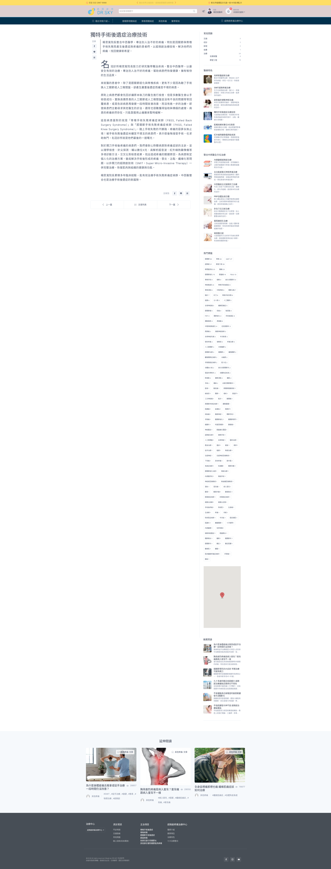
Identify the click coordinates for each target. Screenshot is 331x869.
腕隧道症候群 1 (210, 497)
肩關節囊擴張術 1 (230, 388)
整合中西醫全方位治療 (215, 155)
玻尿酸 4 (228, 311)
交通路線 (116, 833)
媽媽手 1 (228, 409)
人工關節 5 (227, 300)
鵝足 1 (219, 544)
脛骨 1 (207, 388)
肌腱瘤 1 (208, 409)
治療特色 (171, 837)
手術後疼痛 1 (209, 507)
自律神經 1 (221, 440)
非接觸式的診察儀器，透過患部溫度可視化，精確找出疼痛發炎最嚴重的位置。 (226, 139)
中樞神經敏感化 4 (211, 326)
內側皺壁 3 (222, 347)
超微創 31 (208, 264)
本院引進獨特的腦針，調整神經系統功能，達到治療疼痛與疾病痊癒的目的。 (226, 104)
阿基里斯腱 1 (219, 425)
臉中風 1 (229, 461)
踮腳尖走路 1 (222, 502)
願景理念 (171, 833)
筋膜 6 (207, 300)
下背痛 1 (208, 461)
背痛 (160, 802)
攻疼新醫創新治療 (222, 75)
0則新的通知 (238, 11)
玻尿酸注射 (219, 233)
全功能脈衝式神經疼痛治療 (225, 172)
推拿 (131, 794)
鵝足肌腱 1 (228, 544)
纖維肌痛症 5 (222, 306)
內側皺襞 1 (208, 528)
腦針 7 (207, 295)
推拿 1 (236, 445)
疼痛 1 (217, 513)
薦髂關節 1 (218, 523)
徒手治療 (116, 794)
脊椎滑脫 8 (208, 290)
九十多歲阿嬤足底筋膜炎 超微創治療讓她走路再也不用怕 (226, 682)
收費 (222, 50)
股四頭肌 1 (233, 518)
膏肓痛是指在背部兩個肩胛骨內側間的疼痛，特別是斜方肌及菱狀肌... (227, 662)
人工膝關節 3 (209, 347)
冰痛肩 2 (224, 357)
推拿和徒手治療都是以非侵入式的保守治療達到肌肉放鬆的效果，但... (227, 650)
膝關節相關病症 (129, 21)
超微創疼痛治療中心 (233, 21)
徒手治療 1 (208, 450)
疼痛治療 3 (231, 342)
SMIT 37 (229, 259)
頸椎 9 (219, 280)
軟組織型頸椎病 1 (227, 481)
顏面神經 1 (218, 414)
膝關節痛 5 (208, 311)
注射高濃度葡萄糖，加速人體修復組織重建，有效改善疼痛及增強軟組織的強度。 (226, 225)
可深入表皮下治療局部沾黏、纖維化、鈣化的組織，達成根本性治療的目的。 (226, 189)
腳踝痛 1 (229, 399)
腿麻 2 (216, 383)
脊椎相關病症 (147, 21)
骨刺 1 (226, 394)
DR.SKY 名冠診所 (118, 858)
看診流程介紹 (101, 21)
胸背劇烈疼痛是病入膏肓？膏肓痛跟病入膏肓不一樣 (227, 657)
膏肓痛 (167, 802)
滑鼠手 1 (235, 394)
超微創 (117, 798)
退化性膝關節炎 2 (224, 368)
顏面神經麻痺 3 (220, 331)
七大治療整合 (172, 841)
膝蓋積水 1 (223, 533)
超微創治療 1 (209, 435)
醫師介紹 (171, 830)
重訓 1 (219, 445)
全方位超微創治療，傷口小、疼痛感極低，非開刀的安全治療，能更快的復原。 (226, 92)
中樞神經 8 (220, 290)
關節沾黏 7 (232, 290)
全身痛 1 (231, 507)
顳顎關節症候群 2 (211, 357)
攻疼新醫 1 (220, 528)
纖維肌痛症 (181, 798)
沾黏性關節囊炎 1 (228, 383)
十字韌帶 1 (230, 523)
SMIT (107, 794)
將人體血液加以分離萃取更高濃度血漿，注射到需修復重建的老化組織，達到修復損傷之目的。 (226, 201)
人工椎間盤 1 (209, 440)
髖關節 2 (221, 352)
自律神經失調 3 (210, 337)
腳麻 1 (207, 559)
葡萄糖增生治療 (221, 221)
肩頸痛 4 (220, 321)
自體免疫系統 (232, 795)
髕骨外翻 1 (217, 492)
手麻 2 (207, 383)
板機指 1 (218, 409)
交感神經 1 (208, 456)
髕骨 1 (207, 492)
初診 (222, 42)
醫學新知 (175, 21)
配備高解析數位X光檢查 (224, 124)
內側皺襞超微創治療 (222, 160)
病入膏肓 (163, 798)
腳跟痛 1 (231, 425)
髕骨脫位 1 (228, 492)
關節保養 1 (232, 466)
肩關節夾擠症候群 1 (212, 404)
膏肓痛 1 (216, 487)
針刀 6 (216, 295)
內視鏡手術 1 (209, 476)
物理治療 (107, 798)
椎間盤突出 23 (210, 269)
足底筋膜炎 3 (226, 326)
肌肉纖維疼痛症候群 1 (212, 554)
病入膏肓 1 (227, 487)
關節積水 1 (208, 538)
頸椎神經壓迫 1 (210, 533)
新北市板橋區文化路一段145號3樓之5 (226, 3)
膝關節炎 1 (208, 544)
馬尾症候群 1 (209, 466)
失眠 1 (226, 513)
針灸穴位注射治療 (222, 208)
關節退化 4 (217, 316)
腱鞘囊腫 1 (226, 404)
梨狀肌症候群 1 (210, 518)
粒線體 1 (221, 466)
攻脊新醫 (225, 56)
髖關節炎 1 (228, 538)
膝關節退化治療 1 (211, 471)
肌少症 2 (224, 362)
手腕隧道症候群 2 (211, 362)
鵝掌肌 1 (208, 549)
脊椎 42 (219, 259)
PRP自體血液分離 (222, 196)
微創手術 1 (221, 476)
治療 (222, 53)
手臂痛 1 (227, 554)
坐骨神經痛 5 (209, 306)
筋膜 (172, 798)
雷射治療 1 (233, 440)
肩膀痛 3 (208, 331)
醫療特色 (208, 70)
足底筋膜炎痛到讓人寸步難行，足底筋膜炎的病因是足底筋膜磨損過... (227, 687)
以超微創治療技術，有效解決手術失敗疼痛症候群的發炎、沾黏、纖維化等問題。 (226, 117)
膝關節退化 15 (210, 275)
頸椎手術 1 (221, 435)
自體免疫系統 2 (225, 373)
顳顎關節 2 (232, 352)
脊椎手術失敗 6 (227, 295)
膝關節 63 (208, 259)
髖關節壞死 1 (232, 419)
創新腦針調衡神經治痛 (223, 100)
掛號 (222, 46)
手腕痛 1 (208, 419)
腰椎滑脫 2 (219, 378)
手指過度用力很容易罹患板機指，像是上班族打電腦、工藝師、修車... (227, 711)
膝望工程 (225, 60)
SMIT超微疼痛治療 (222, 87)
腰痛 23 (222, 269)
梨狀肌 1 (221, 507)
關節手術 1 (230, 414)
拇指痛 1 (208, 414)
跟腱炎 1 (208, 425)
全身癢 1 (208, 513)
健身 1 (227, 445)
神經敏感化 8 (209, 285)
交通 (222, 38)
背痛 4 (219, 311)
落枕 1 (207, 487)
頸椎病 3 (220, 342)
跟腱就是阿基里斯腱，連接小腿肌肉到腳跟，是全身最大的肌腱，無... (227, 699)
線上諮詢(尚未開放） (121, 841)
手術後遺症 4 (230, 316)
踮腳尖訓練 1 (209, 502)
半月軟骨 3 (224, 337)
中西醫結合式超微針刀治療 (225, 184)
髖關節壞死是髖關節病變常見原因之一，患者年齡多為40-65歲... (227, 675)
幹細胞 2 (208, 378)
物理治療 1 (228, 450)
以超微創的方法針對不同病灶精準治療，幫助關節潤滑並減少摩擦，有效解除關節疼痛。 (226, 238)
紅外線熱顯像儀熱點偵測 (224, 134)
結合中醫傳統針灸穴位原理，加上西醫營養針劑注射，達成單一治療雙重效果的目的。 (226, 213)
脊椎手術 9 (208, 280)
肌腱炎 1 (208, 523)
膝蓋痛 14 (222, 275)
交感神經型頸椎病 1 (223, 456)
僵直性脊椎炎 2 (210, 373)
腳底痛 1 (216, 388)
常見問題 (208, 33)
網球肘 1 (208, 394)
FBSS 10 (233, 275)
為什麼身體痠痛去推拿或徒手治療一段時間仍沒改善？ (227, 645)
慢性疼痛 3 (209, 342)
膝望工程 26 (220, 264)
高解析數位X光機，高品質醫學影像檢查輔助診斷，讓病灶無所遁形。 (227, 128)
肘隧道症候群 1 (225, 497)
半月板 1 (222, 518)
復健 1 (219, 450)
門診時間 (116, 830)
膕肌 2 (229, 378)
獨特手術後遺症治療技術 (224, 112)
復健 (125, 794)
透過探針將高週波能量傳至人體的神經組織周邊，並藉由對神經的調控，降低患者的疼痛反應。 (226, 177)
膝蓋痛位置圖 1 (222, 430)
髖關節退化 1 (219, 419)
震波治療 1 (208, 445)
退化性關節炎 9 (230, 280)
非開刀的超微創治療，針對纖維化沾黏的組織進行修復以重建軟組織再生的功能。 (226, 164)
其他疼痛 (163, 21)
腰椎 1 (219, 538)
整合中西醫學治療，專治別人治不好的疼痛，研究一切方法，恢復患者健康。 (226, 80)
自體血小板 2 (209, 368)
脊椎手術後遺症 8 (224, 285)
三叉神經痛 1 (209, 399)
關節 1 (217, 394)
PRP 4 (207, 316)
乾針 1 (220, 399)
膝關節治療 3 (209, 352)
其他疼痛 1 (218, 461)
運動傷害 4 (209, 321)
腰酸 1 (217, 549)
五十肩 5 (217, 300)
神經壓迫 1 (208, 430)
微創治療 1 (225, 471)
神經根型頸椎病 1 (211, 481)
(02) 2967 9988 (100, 3)
